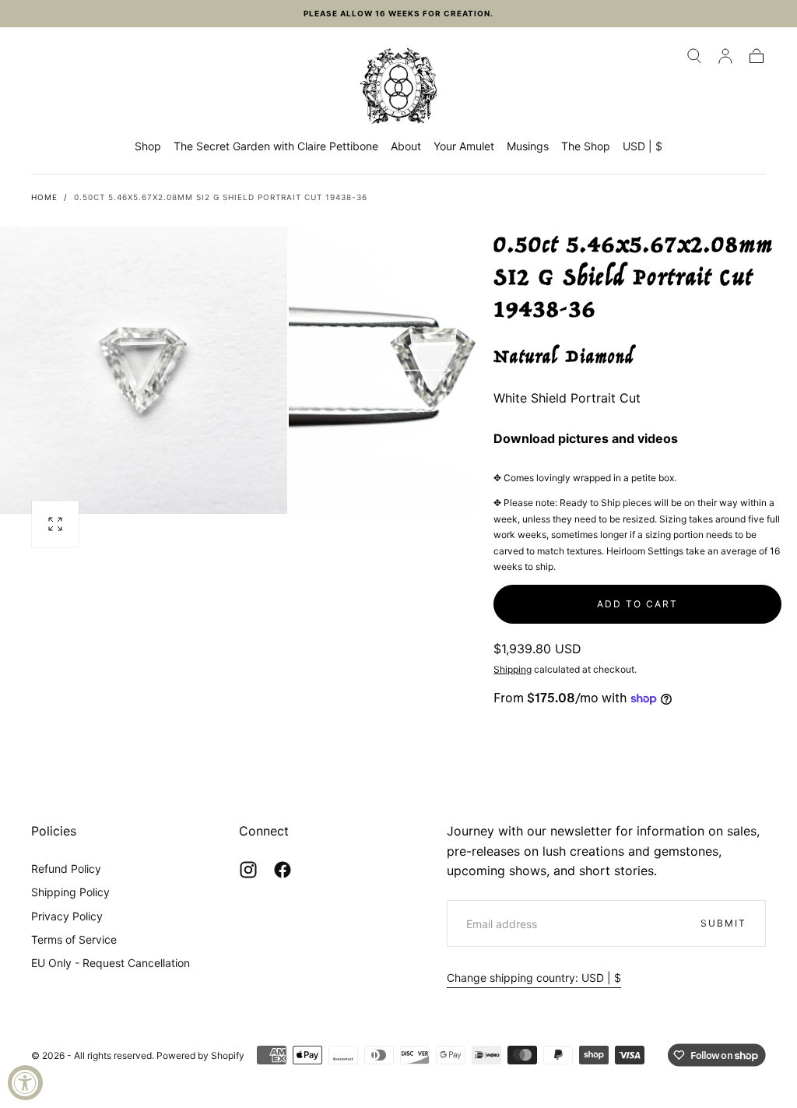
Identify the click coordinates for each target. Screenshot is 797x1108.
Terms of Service (74, 939)
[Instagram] (248, 870)
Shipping (512, 669)
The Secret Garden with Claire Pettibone (276, 146)
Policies (53, 831)
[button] (694, 56)
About (406, 146)
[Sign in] (725, 56)
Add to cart (637, 604)
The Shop (585, 146)
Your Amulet (464, 146)
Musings (528, 146)
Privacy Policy (67, 916)
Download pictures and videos (585, 438)
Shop (148, 146)
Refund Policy (66, 868)
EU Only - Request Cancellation (110, 962)
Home (44, 197)
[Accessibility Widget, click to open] (25, 1082)
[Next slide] (428, 371)
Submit (723, 923)
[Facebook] (282, 870)
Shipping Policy (70, 892)
